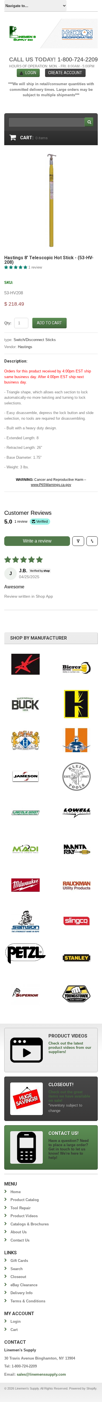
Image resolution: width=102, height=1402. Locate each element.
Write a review (37, 541)
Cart (14, 1330)
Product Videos (24, 1216)
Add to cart (49, 323)
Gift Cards (19, 1261)
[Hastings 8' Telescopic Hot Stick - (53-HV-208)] (51, 156)
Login (31, 72)
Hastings (25, 347)
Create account (65, 72)
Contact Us (19, 1240)
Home (15, 1192)
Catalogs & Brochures (29, 1224)
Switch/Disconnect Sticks (35, 340)
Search (16, 1269)
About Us (18, 1232)
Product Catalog (24, 1200)
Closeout (18, 1277)
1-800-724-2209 (78, 59)
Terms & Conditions (27, 1301)
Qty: (7, 323)
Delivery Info (21, 1293)
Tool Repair (20, 1208)
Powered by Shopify (82, 1388)
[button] (16, 267)
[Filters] (78, 541)
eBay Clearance (23, 1285)
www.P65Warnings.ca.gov (51, 485)
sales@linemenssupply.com (41, 1374)
